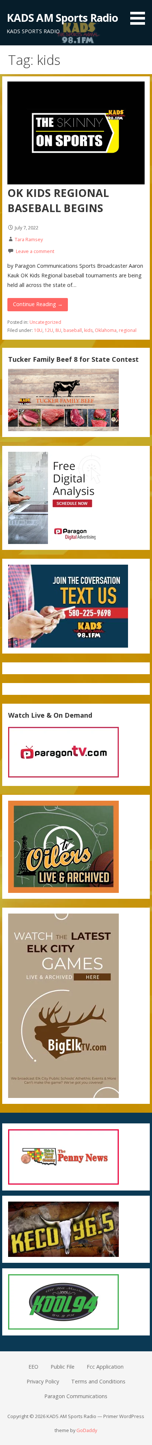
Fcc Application (105, 1366)
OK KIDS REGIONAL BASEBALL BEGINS (58, 200)
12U (49, 330)
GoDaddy (86, 1430)
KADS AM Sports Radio (62, 17)
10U (38, 330)
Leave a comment (35, 251)
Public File (63, 1366)
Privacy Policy (43, 1381)
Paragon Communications (75, 1396)
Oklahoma (106, 330)
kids (88, 330)
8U (58, 330)
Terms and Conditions (98, 1381)
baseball (72, 330)
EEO (33, 1366)
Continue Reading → (38, 304)
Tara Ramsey (29, 239)
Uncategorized (45, 322)
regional (128, 330)
